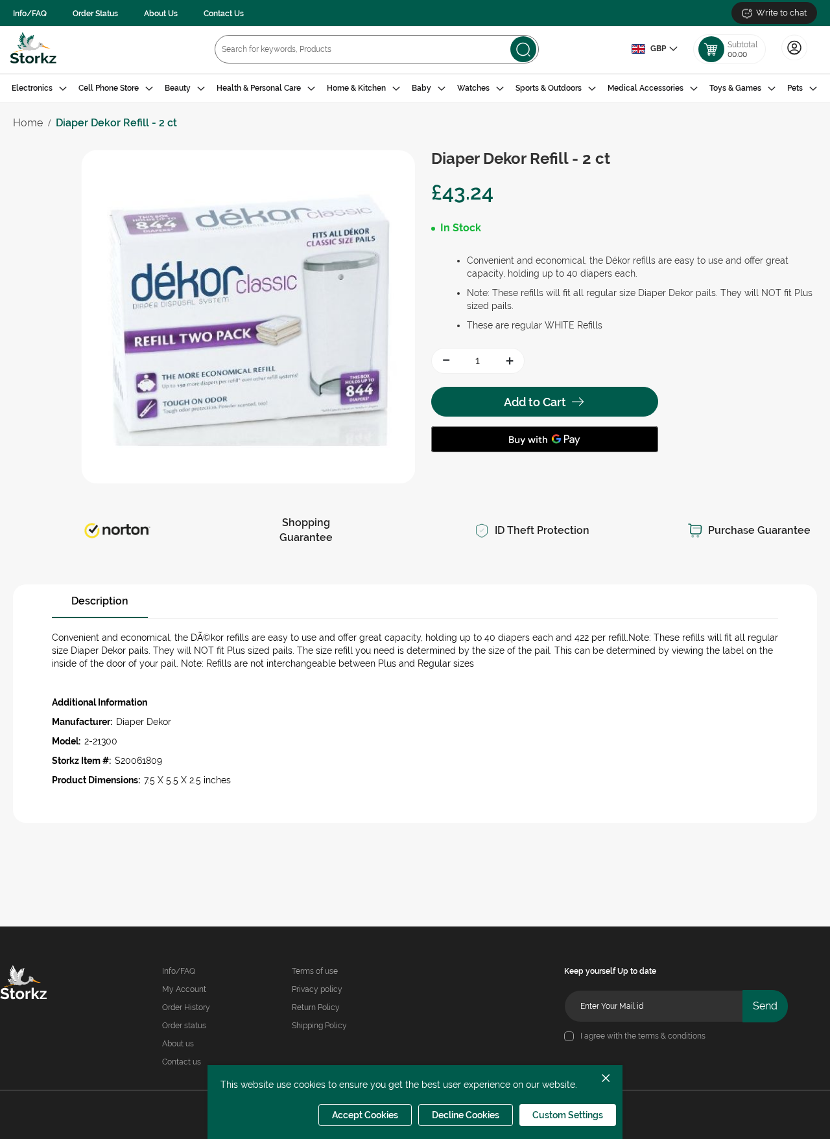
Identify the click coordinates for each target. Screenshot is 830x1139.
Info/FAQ (30, 13)
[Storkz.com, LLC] (37, 984)
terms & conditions (672, 1036)
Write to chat (781, 12)
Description (99, 601)
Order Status (95, 13)
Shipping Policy (319, 1025)
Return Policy (316, 1007)
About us (178, 1043)
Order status (184, 1025)
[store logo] (33, 49)
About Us (161, 13)
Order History (186, 1007)
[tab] (415, 88)
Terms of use (315, 971)
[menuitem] (39, 88)
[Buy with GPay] (544, 439)
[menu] (415, 88)
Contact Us (224, 13)
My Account (184, 989)
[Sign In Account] (794, 59)
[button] (654, 49)
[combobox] (377, 49)
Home (28, 123)
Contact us (181, 1061)
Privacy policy (317, 989)
